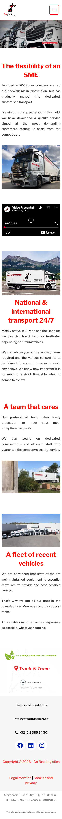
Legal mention (20, 778)
